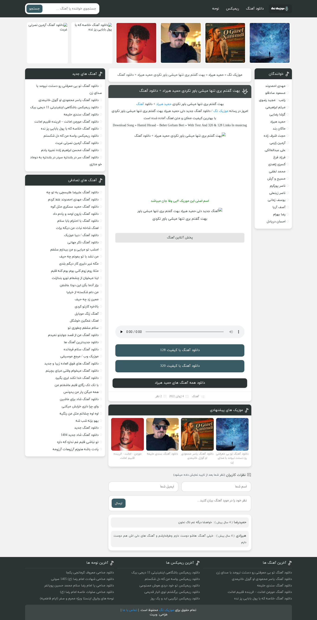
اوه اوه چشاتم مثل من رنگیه (79, 413)
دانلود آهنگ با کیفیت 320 (180, 366)
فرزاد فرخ (279, 157)
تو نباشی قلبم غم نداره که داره (78, 442)
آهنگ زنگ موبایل (87, 314)
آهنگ (140, 104)
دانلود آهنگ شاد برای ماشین (79, 399)
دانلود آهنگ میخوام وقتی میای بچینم (72, 371)
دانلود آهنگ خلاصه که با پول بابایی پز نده (70, 129)
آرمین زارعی (277, 143)
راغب (282, 100)
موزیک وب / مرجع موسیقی (79, 356)
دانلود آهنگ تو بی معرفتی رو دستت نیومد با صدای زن (254, 572)
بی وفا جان (169, 201)
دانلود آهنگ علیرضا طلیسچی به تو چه (72, 192)
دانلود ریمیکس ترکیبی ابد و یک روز (175, 598)
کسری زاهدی (276, 164)
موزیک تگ (234, 75)
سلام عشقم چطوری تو (83, 328)
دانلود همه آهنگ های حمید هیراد (180, 382)
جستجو (34, 8)
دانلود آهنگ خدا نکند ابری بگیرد (77, 378)
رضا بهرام (279, 214)
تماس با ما (129, 610)
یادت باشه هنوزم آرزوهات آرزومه (76, 449)
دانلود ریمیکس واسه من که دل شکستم (71, 136)
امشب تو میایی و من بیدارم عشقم (74, 249)
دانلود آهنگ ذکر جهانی (83, 242)
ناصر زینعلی (277, 193)
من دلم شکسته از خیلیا (82, 292)
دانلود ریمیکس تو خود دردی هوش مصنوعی (169, 585)
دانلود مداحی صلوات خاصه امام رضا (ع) (87, 592)
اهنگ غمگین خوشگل (84, 321)
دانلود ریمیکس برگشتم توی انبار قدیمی (172, 592)
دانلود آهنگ (255, 8)
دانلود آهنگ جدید (86, 428)
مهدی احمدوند (275, 86)
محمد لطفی (277, 171)
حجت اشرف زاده (274, 136)
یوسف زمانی (276, 200)
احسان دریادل (276, 221)
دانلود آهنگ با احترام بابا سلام (78, 221)
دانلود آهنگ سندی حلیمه (81, 114)
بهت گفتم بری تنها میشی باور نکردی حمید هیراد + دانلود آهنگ (189, 90)
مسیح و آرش (276, 179)
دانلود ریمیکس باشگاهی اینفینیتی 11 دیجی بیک (64, 107)
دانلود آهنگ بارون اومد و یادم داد (76, 214)
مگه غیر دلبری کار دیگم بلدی (79, 264)
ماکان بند (279, 129)
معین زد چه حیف (87, 299)
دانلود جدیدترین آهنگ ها (81, 342)
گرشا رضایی (277, 114)
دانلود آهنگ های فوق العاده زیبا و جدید (71, 363)
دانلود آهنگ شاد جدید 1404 (80, 435)
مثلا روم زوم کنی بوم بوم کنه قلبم (75, 271)
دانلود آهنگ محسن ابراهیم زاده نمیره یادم (70, 150)
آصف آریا (278, 207)
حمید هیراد (216, 75)
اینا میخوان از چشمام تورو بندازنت (75, 278)
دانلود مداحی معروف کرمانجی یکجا (90, 572)
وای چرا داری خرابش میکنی (80, 406)
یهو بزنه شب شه (87, 421)
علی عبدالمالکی (275, 150)
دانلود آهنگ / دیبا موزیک (81, 235)
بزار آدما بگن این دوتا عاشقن (79, 285)
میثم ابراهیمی (275, 107)
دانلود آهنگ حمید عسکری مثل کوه (75, 207)
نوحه (215, 8)
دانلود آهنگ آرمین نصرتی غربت (77, 143)
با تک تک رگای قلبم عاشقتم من (77, 385)
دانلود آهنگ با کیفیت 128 (180, 350)
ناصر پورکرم (277, 186)
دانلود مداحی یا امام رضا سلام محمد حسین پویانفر (79, 585)
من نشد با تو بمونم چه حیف (79, 256)
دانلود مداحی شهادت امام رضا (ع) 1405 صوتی (82, 579)
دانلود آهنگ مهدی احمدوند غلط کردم (73, 199)
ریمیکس (232, 8)
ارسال (118, 503)
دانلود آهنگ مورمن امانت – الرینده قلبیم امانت (66, 122)
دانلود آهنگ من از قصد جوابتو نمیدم (73, 335)
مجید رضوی (267, 100)
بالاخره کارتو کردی (87, 306)
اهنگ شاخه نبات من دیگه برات (77, 228)
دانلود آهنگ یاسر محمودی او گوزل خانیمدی (69, 100)
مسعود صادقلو (275, 93)
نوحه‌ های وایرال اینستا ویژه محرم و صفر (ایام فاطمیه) (77, 598)
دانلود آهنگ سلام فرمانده (81, 349)
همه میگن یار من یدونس (81, 392)
